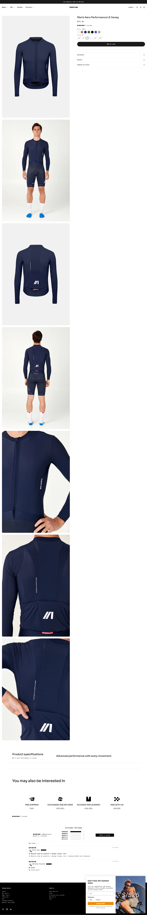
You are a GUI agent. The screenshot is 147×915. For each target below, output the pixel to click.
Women (4, 7)
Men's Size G (5, 893)
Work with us (52, 897)
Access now (101, 903)
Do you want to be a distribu (56, 895)
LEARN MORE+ (60, 808)
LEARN (31, 808)
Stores (51, 893)
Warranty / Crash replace (8, 902)
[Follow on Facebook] (3, 909)
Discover (29, 7)
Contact (4, 891)
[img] (32, 848)
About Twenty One (53, 891)
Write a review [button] (104, 835)
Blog (50, 899)
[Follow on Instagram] (7, 909)
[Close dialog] (143, 878)
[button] (81, 25)
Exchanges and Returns (7, 900)
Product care (5, 897)
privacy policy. (103, 907)
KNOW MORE (117, 808)
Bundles (20, 7)
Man (11, 7)
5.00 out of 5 (46, 834)
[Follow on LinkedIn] (11, 909)
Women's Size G (5, 895)
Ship (3, 899)
